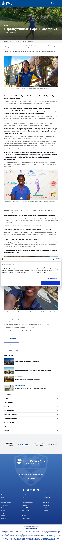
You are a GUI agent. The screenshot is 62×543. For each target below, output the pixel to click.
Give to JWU (25, 507)
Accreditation (4, 505)
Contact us (52, 444)
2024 (9, 41)
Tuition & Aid (46, 505)
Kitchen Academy (26, 518)
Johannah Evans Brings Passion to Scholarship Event (30, 388)
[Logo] (7, 3)
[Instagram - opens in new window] (31, 490)
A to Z (2, 494)
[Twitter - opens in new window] (27, 490)
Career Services (25, 494)
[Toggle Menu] (59, 3)
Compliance (24, 500)
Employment (25, 505)
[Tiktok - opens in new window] (37, 490)
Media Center (46, 494)
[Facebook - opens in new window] (24, 490)
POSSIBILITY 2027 (47, 497)
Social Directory (46, 500)
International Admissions (28, 513)
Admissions (4, 507)
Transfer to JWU (13, 350)
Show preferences (52, 278)
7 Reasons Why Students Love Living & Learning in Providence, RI (34, 370)
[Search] (53, 3)
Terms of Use (46, 502)
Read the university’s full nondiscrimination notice (44, 539)
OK (50, 283)
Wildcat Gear (46, 510)
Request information (10, 444)
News (5, 41)
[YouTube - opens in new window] (34, 490)
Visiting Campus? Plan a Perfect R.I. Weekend (28, 379)
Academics (3, 500)
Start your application (38, 444)
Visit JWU (11, 344)
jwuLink (24, 515)
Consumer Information (27, 502)
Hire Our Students (26, 510)
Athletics (3, 515)
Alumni (3, 510)
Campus (25, 444)
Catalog (23, 497)
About (2, 497)
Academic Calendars (6, 502)
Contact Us (45, 513)
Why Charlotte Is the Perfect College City (27, 361)
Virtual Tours (46, 507)
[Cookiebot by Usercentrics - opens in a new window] (53, 259)
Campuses (3, 518)
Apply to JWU (12, 338)
